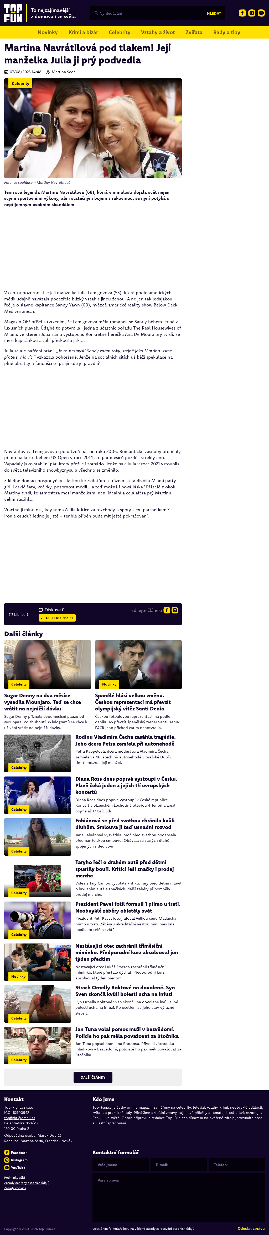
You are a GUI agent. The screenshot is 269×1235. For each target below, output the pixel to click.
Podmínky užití (14, 1177)
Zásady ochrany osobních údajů (26, 1183)
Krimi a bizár (83, 32)
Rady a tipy (226, 32)
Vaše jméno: (108, 1164)
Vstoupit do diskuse (57, 618)
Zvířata (194, 32)
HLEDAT (214, 13)
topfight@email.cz (19, 1117)
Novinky (48, 32)
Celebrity (120, 32)
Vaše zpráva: (108, 1180)
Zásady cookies (15, 1188)
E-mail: (162, 1164)
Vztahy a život (158, 32)
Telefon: (221, 1164)
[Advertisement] (93, 248)
